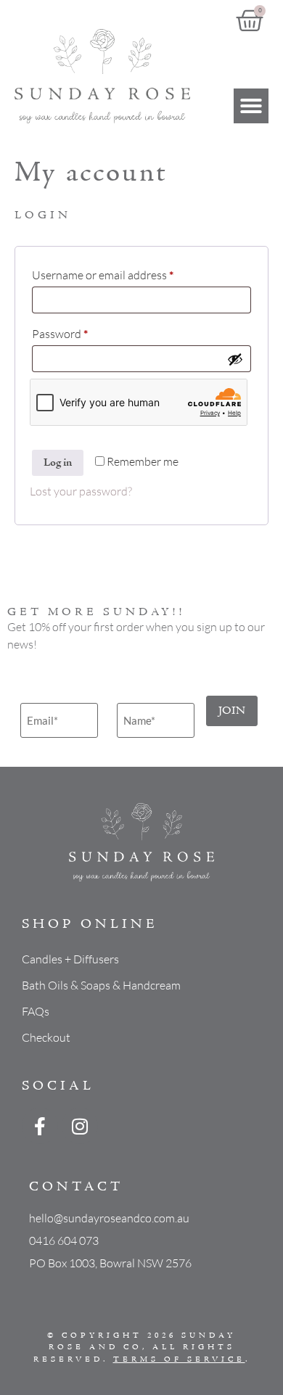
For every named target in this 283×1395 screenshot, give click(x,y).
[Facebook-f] (40, 1126)
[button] (251, 106)
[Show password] (235, 359)
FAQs (35, 1011)
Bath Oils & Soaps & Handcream (101, 985)
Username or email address (125, 272)
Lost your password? (81, 491)
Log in (58, 463)
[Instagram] (80, 1126)
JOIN (231, 711)
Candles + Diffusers (70, 959)
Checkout (46, 1037)
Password (82, 331)
